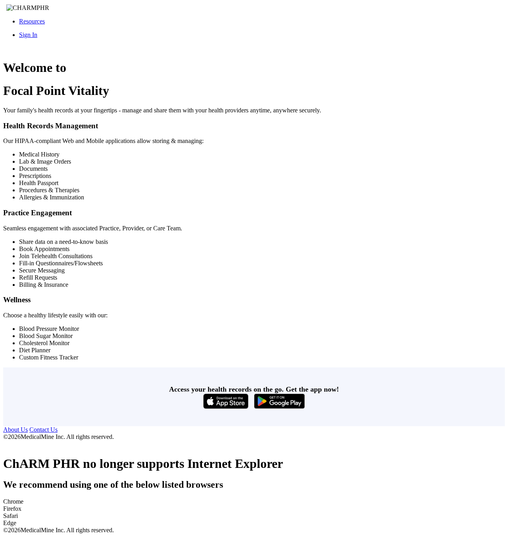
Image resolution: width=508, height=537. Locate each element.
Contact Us (43, 429)
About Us (15, 429)
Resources (32, 21)
